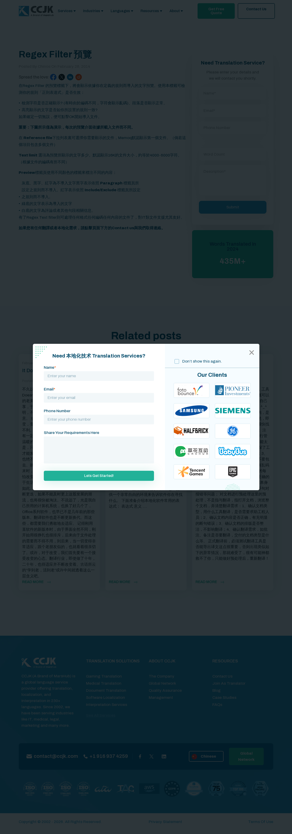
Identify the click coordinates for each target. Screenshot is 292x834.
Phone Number (57, 411)
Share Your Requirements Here (71, 432)
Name (50, 367)
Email (49, 389)
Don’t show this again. (201, 361)
